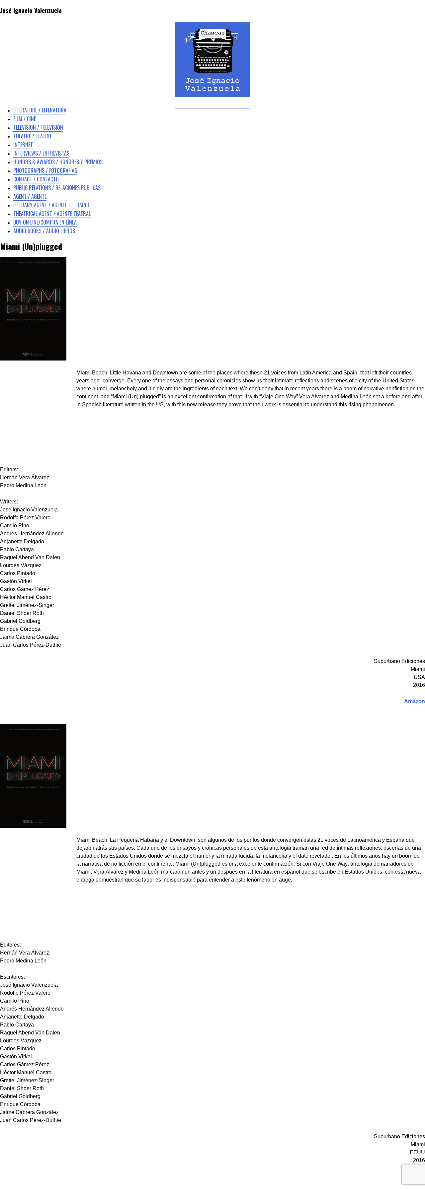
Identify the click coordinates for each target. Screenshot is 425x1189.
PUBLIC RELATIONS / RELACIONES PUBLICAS (57, 188)
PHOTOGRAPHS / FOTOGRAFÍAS (45, 170)
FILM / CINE (24, 119)
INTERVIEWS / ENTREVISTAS (41, 153)
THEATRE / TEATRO (32, 136)
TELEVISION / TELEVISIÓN (38, 127)
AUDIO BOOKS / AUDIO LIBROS (44, 231)
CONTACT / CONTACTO (36, 179)
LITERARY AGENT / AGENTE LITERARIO (51, 205)
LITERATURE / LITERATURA (39, 110)
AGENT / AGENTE (29, 196)
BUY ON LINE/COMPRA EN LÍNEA (45, 222)
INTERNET (23, 145)
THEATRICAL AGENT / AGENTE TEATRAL (52, 214)
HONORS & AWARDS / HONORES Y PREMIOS (58, 162)
